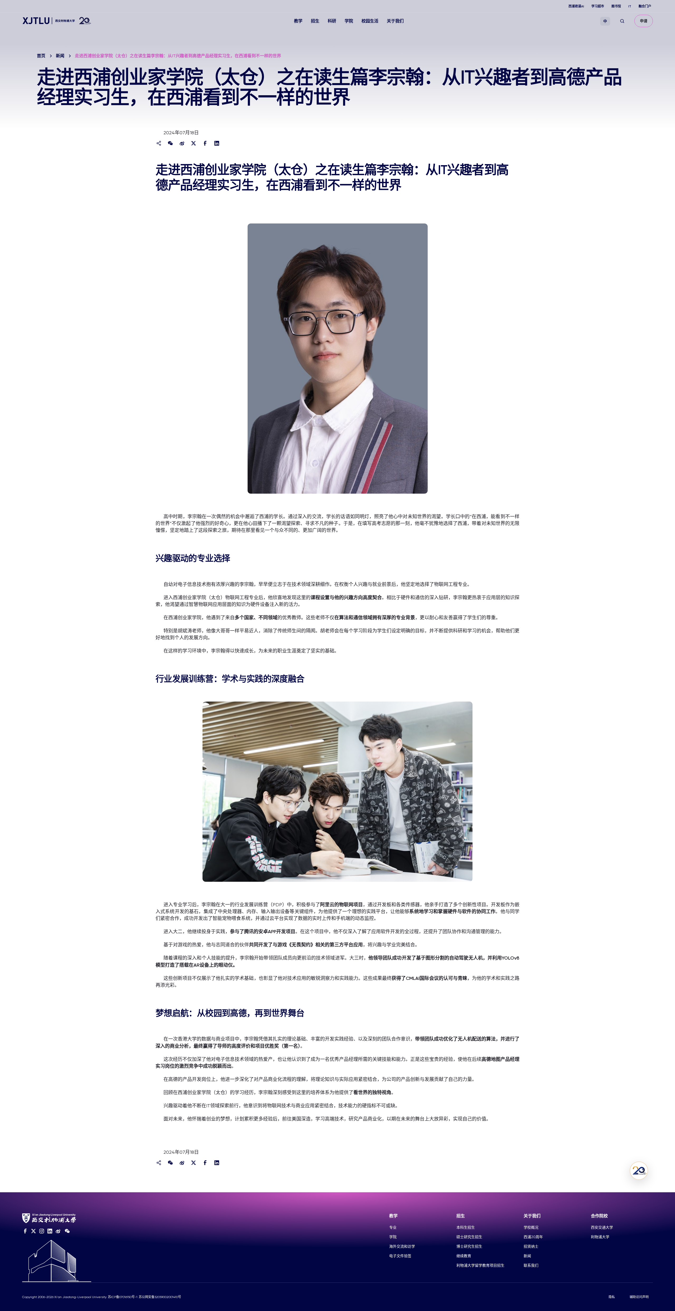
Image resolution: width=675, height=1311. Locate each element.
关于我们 (395, 20)
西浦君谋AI (576, 6)
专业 (393, 1227)
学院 (349, 20)
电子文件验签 (400, 1256)
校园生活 (369, 20)
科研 (332, 20)
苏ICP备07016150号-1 (122, 1297)
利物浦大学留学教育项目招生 (480, 1265)
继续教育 (463, 1256)
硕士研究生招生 (469, 1237)
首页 (41, 55)
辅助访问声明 (639, 1297)
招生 (315, 20)
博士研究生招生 (469, 1246)
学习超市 (597, 6)
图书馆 (616, 6)
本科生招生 (465, 1227)
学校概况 (531, 1227)
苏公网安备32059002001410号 (160, 1297)
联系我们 (531, 1265)
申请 (643, 21)
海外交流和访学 (402, 1246)
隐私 (612, 1297)
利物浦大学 (600, 1237)
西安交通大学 (602, 1227)
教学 (298, 20)
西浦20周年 (533, 1237)
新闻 (60, 55)
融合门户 (645, 6)
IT (629, 6)
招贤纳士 (531, 1246)
